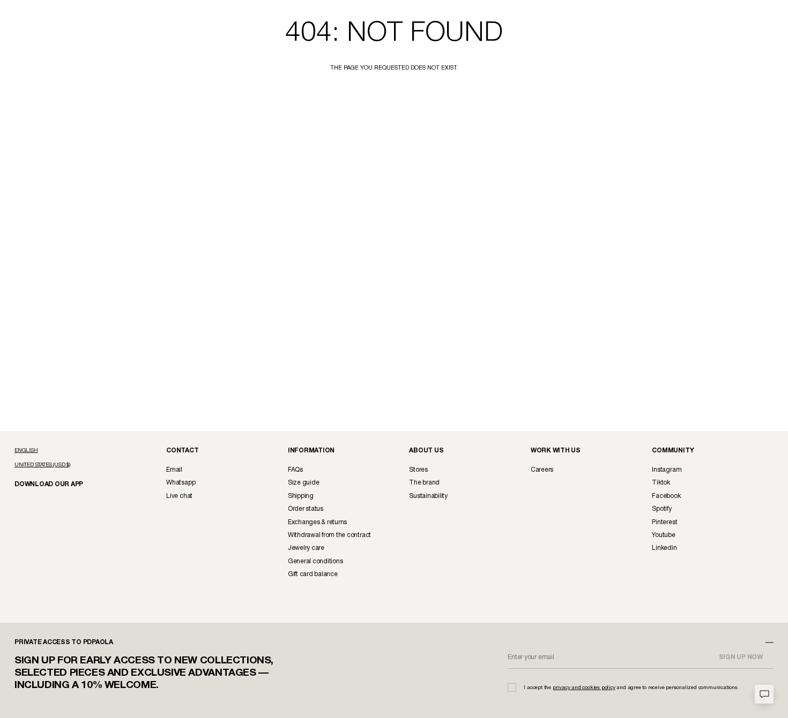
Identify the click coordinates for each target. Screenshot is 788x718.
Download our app (44, 483)
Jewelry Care (306, 548)
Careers (542, 470)
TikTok (661, 483)
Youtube (663, 535)
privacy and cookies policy (584, 687)
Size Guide (303, 483)
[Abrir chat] (764, 694)
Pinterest (664, 522)
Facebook (666, 496)
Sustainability (428, 496)
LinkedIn (664, 548)
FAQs (295, 470)
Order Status (305, 509)
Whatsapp (180, 483)
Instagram (666, 470)
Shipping (301, 496)
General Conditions (315, 561)
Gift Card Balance (313, 574)
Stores (418, 470)
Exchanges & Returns (317, 522)
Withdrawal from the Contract (329, 535)
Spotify (661, 509)
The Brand (424, 483)
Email (174, 470)
